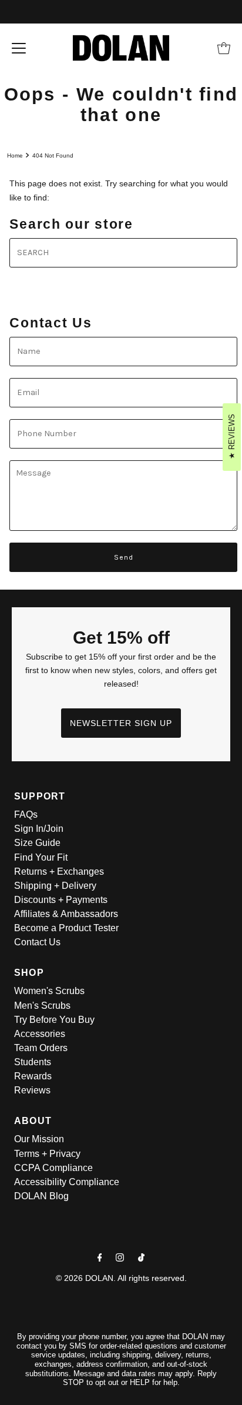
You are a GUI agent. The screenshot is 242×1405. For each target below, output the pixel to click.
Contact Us (37, 942)
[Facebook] (100, 1257)
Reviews (32, 1090)
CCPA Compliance (53, 1168)
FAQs (26, 814)
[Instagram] (120, 1257)
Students (32, 1062)
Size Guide (37, 843)
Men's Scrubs (42, 1006)
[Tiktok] (141, 1257)
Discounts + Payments (60, 900)
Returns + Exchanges (59, 872)
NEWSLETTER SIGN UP (121, 723)
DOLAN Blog (41, 1196)
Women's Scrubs (49, 991)
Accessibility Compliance (66, 1182)
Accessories (39, 1034)
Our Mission (39, 1139)
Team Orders (41, 1048)
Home (15, 155)
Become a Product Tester (66, 928)
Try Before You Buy (54, 1020)
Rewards (33, 1076)
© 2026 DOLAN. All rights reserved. (121, 1278)
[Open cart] (223, 48)
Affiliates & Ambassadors (66, 914)
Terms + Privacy (47, 1154)
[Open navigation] (19, 48)
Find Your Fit (41, 857)
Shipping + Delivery (55, 886)
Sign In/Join (38, 829)
